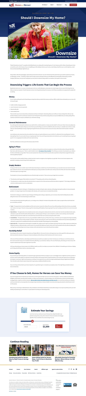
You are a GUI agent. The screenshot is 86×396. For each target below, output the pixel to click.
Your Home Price (27, 324)
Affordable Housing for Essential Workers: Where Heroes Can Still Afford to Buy (65, 359)
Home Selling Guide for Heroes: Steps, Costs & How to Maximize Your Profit (42, 359)
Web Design (11, 391)
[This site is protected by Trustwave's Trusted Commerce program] (59, 385)
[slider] (32, 321)
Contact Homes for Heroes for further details (24, 389)
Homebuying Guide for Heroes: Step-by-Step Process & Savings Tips (18, 359)
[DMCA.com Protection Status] (67, 385)
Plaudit (15, 391)
